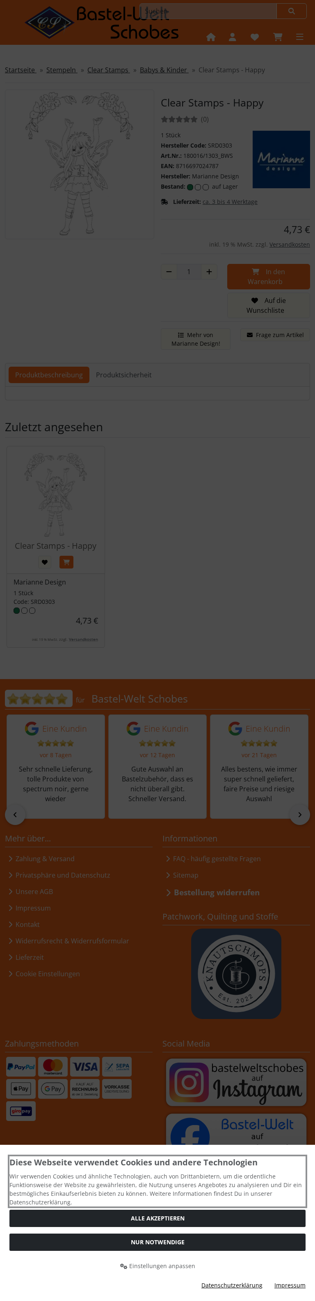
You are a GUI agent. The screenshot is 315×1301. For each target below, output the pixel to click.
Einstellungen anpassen (161, 1266)
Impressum (290, 1285)
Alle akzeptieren (158, 1218)
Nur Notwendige (158, 1242)
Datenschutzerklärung (231, 1285)
